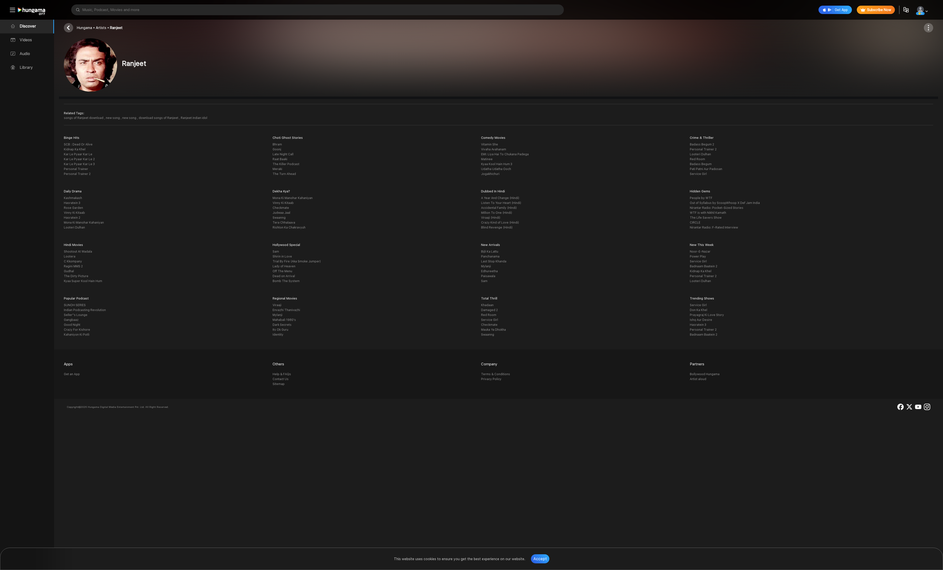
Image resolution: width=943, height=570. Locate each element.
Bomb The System (286, 281)
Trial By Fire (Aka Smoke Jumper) (297, 261)
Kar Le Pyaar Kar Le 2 (79, 159)
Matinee (487, 159)
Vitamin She (489, 144)
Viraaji (277, 305)
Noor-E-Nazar (700, 251)
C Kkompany (73, 261)
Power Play (698, 256)
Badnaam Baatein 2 (703, 266)
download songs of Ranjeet (159, 118)
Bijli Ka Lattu (489, 251)
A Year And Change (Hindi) (500, 198)
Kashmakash (73, 198)
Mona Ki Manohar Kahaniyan (84, 222)
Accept (540, 558)
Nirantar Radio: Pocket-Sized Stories (716, 208)
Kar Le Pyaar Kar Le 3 (79, 164)
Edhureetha (489, 271)
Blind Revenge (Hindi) (497, 227)
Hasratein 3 (72, 203)
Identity (278, 334)
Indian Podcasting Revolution (85, 310)
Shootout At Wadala (78, 251)
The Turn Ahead (284, 174)
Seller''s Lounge (75, 315)
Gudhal (69, 271)
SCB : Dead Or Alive (78, 144)
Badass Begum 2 (702, 144)
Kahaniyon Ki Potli (76, 334)
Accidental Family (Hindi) (499, 208)
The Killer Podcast (286, 164)
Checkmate (281, 208)
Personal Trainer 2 (77, 174)
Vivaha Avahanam (493, 149)
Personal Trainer (76, 169)
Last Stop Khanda (493, 261)
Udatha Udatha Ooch (496, 169)
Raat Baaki (280, 159)
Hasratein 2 (72, 217)
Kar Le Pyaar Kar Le (78, 154)
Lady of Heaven (284, 266)
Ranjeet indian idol (194, 118)
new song (113, 118)
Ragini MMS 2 (73, 266)
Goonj (277, 149)
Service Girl (698, 174)
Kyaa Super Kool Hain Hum (83, 281)
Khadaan (487, 305)
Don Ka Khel (698, 310)
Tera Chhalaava (284, 222)
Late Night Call (283, 154)
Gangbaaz (71, 320)
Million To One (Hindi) (496, 212)
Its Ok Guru (280, 329)
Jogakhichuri (490, 174)
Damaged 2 (489, 310)
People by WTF (701, 198)
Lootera (69, 256)
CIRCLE (695, 222)
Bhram (277, 144)
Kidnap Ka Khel (74, 149)
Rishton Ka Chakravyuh (289, 227)
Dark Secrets (282, 325)
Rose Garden (73, 208)
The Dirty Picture (76, 276)
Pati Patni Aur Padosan (706, 169)
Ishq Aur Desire (701, 320)
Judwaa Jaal (281, 212)
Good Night (72, 325)
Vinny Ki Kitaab (74, 212)
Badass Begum (701, 164)
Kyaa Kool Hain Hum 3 (496, 164)
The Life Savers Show (705, 217)
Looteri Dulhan (700, 154)
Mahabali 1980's (284, 320)
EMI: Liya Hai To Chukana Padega (505, 154)
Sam (276, 251)
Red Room (697, 159)
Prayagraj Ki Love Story (707, 315)
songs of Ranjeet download (84, 118)
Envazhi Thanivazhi (286, 310)
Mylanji (486, 266)
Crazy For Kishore (77, 329)
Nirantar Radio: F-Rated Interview (714, 227)
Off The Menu (282, 271)
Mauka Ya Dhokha (493, 329)
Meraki (277, 169)
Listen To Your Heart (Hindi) (501, 203)
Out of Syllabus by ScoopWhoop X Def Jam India (725, 203)
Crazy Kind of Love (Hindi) (500, 222)
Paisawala (488, 276)
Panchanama (490, 256)
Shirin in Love (282, 256)
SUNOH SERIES (75, 305)
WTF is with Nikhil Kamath (708, 212)
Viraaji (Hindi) (490, 217)
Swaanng (279, 217)
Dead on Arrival (284, 276)
